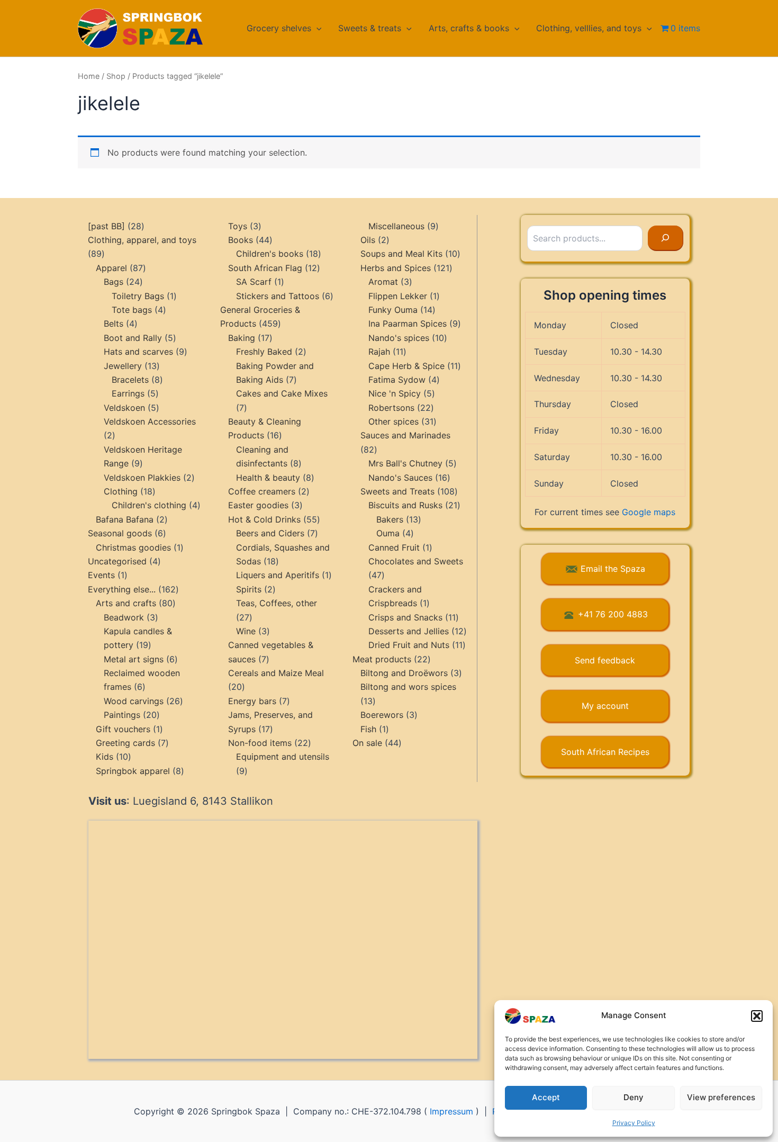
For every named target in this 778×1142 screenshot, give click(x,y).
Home (88, 75)
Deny (633, 1097)
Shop (115, 75)
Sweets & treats (369, 28)
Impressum (451, 1111)
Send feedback (605, 660)
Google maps (648, 512)
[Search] (665, 238)
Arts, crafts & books (469, 28)
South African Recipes (605, 752)
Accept (546, 1097)
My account (605, 705)
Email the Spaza (613, 568)
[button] (757, 1016)
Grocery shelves (279, 28)
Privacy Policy (633, 1123)
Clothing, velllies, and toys (588, 28)
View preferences (721, 1097)
